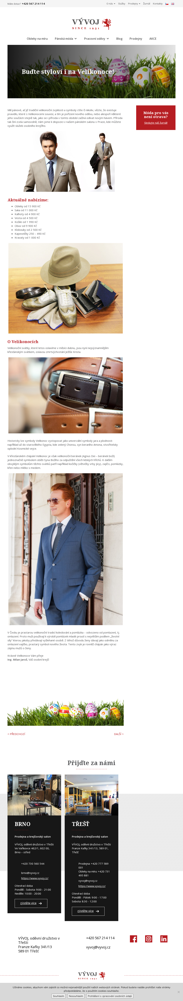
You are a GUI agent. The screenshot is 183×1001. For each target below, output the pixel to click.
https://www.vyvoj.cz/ (34, 878)
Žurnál (146, 3)
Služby (121, 3)
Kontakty (158, 3)
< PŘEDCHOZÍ (16, 734)
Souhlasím (58, 996)
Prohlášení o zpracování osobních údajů (110, 996)
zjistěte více (28, 903)
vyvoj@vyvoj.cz (87, 880)
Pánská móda (64, 39)
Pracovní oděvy (94, 39)
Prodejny (133, 3)
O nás (110, 3)
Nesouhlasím (76, 996)
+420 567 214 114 (100, 937)
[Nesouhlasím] (178, 992)
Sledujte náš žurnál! (155, 122)
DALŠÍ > (119, 734)
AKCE (152, 39)
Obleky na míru (37, 39)
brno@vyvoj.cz (30, 873)
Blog (119, 39)
